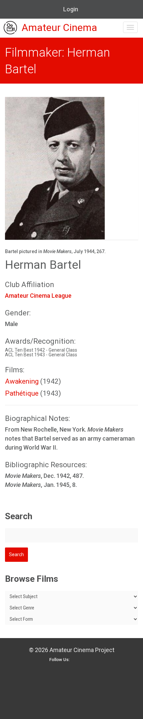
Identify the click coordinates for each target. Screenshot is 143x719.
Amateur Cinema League (38, 295)
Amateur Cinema (59, 27)
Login (70, 9)
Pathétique (22, 393)
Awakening (22, 381)
